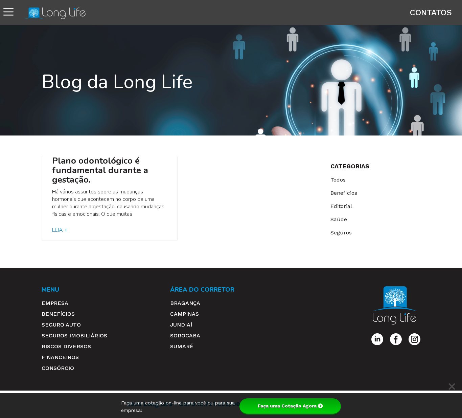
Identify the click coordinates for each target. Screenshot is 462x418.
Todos (338, 179)
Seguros (341, 232)
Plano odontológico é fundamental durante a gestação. (100, 170)
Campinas (184, 314)
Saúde (338, 219)
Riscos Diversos (66, 346)
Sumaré (181, 346)
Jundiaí (181, 324)
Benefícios (343, 193)
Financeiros (60, 357)
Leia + (59, 230)
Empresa (55, 303)
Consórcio (58, 368)
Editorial (341, 206)
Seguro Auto (61, 324)
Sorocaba (185, 335)
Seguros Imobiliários (74, 335)
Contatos (431, 12)
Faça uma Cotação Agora (287, 406)
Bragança (185, 303)
